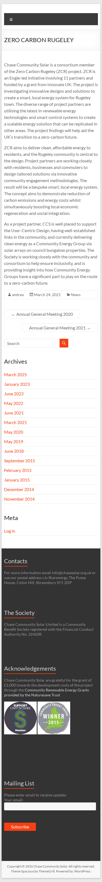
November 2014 (19, 498)
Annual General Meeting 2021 (60, 327)
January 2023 (17, 384)
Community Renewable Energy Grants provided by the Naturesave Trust (46, 692)
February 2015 (18, 470)
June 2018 (14, 451)
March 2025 (15, 374)
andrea (18, 294)
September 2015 (19, 460)
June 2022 (14, 393)
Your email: (13, 800)
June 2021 (14, 412)
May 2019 (13, 441)
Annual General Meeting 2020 (42, 314)
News (76, 294)
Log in (9, 530)
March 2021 (15, 422)
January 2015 (17, 479)
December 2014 (19, 489)
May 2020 (13, 431)
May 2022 (13, 403)
